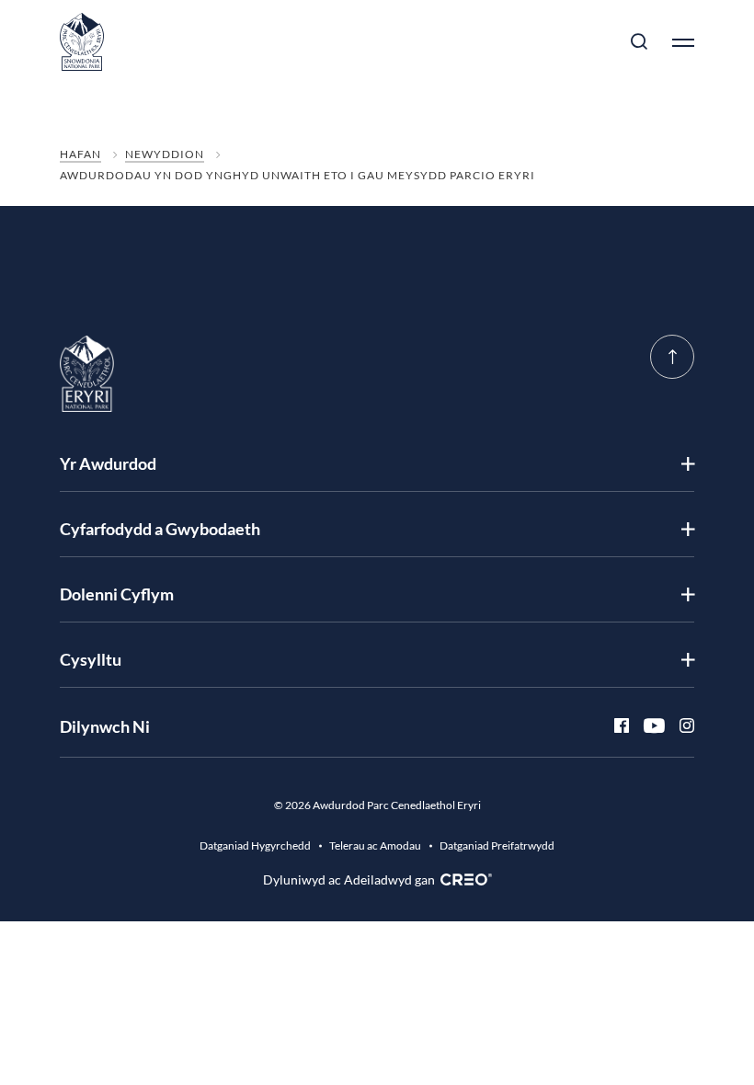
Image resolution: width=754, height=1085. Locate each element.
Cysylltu (90, 659)
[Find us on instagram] (679, 726)
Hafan (80, 154)
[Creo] (463, 879)
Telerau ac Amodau (375, 845)
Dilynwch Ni (105, 726)
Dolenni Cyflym (117, 594)
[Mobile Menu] (675, 42)
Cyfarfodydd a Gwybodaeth (160, 529)
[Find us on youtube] (647, 726)
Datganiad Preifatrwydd (497, 845)
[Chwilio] (639, 42)
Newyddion (164, 154)
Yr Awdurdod (108, 463)
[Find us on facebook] (614, 726)
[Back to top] (672, 357)
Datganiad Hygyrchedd (255, 845)
